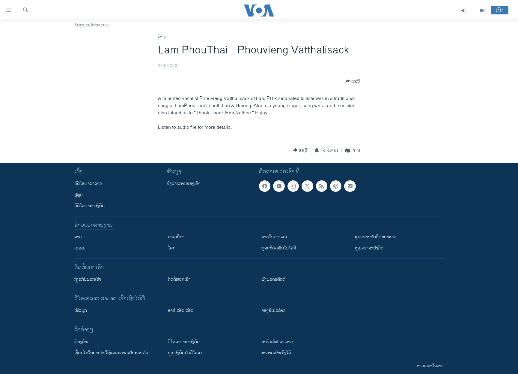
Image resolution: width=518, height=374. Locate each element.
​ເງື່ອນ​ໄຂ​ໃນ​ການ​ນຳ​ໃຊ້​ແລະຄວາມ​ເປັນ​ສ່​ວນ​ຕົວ (111, 353)
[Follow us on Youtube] (278, 186)
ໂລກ (171, 248)
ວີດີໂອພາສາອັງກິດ (89, 206)
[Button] (352, 81)
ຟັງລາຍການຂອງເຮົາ (183, 183)
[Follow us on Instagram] (293, 186)
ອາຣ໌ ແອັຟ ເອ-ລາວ (277, 342)
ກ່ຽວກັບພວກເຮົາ (87, 279)
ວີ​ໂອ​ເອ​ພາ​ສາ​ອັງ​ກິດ (184, 342)
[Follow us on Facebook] (264, 186)
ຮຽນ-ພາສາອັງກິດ (369, 248)
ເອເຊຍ (79, 248)
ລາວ (78, 237)
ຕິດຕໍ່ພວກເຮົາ (179, 279)
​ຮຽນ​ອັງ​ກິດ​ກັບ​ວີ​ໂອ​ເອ (185, 353)
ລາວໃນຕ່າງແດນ (274, 237)
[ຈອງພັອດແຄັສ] (350, 186)
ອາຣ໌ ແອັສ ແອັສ (180, 310)
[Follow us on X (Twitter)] (307, 186)
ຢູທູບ (78, 195)
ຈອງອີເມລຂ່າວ (273, 310)
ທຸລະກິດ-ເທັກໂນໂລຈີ (278, 248)
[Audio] (464, 10)
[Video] (482, 10)
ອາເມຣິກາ (176, 237)
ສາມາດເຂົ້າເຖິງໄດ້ (276, 353)
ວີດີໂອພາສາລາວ (88, 183)
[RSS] (321, 186)
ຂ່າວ (162, 37)
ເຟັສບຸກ (80, 310)
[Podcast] (335, 186)
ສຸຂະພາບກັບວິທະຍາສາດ (375, 237)
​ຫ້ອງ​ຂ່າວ (82, 342)
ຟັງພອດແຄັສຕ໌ (273, 279)
